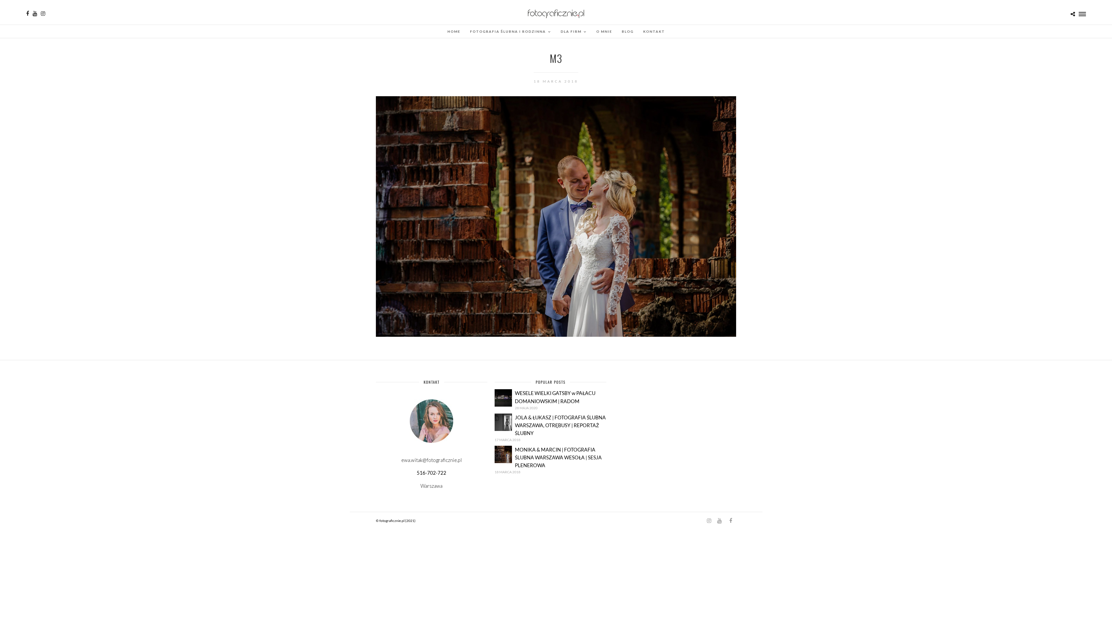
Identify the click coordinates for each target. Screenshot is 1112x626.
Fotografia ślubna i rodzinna (508, 31)
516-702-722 (431, 473)
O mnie (604, 31)
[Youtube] (35, 13)
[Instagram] (43, 13)
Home (453, 31)
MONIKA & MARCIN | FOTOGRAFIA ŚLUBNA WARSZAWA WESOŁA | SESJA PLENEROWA (558, 457)
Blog (628, 31)
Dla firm (571, 31)
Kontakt (654, 31)
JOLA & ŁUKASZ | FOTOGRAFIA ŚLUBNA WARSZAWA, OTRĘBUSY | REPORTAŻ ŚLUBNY (560, 425)
